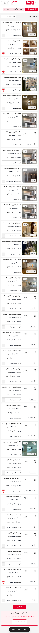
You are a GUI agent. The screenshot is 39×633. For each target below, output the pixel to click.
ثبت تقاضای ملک (19, 622)
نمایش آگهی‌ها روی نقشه (19, 629)
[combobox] (8, 16)
